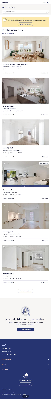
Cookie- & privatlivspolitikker (9, 393)
